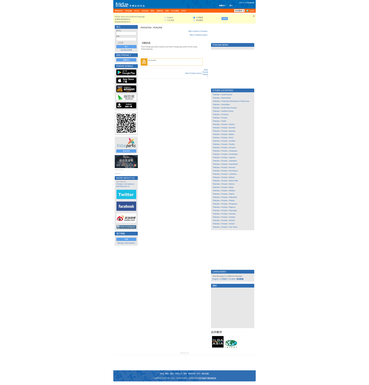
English (215, 279)
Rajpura (232, 207)
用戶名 (118, 31)
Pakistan (146, 27)
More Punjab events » (194, 73)
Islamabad (226, 105)
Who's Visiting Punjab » (199, 35)
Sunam (232, 224)
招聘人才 (178, 374)
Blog (162, 374)
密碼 (117, 36)
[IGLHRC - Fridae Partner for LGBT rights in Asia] (231, 348)
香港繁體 (240, 279)
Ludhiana (233, 174)
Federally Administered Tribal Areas (235, 101)
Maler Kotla (233, 181)
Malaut (231, 177)
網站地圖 (205, 374)
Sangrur (232, 217)
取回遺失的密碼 (126, 50)
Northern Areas (227, 111)
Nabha (231, 194)
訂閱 (126, 239)
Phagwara (233, 204)
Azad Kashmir (226, 95)
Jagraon (232, 158)
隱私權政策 (212, 378)
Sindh (224, 121)
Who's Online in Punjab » (198, 31)
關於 (167, 374)
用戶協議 (202, 378)
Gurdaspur (233, 151)
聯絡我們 (191, 374)
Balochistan (226, 98)
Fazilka (232, 144)
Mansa (231, 184)
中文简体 (231, 279)
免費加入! (222, 5)
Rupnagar (233, 210)
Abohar (232, 124)
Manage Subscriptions (126, 243)
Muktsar (232, 191)
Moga (231, 187)
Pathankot (233, 197)
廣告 (172, 374)
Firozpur (232, 148)
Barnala (232, 131)
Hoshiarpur (233, 154)
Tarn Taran (233, 227)
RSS (198, 374)
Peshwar (225, 114)
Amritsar (232, 128)
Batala (231, 134)
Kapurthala (233, 164)
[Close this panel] (254, 17)
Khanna (232, 167)
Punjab (157, 27)
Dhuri (231, 138)
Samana (232, 214)
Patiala (232, 201)
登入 (231, 5)
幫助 (185, 374)
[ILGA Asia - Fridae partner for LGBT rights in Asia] (217, 348)
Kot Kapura (233, 171)
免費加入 (126, 60)
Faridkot (232, 141)
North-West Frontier (229, 108)
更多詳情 (126, 151)
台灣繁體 (223, 279)
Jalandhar (233, 161)
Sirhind (232, 220)
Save (224, 19)
